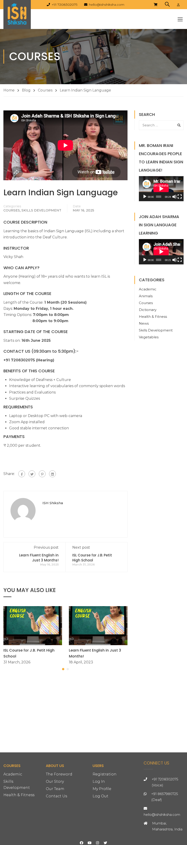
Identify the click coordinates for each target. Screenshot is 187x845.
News (144, 323)
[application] (161, 188)
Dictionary (147, 310)
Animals (146, 296)
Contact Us (56, 796)
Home (9, 90)
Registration (105, 774)
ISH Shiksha (52, 503)
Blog (26, 90)
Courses (45, 90)
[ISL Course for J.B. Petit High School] (32, 625)
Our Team (55, 789)
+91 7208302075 (64, 5)
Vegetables (148, 337)
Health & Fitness (153, 316)
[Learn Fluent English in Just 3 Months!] (98, 625)
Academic (147, 289)
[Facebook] (21, 473)
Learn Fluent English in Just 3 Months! (39, 558)
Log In (99, 781)
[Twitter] (32, 473)
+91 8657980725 (164, 794)
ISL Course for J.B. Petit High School (92, 558)
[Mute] (174, 196)
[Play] (145, 196)
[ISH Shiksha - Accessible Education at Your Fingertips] (17, 14)
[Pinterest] (42, 473)
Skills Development (41, 210)
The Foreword (59, 774)
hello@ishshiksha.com (106, 5)
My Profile (102, 789)
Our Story (55, 781)
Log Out (100, 796)
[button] (63, 669)
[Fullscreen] (179, 196)
